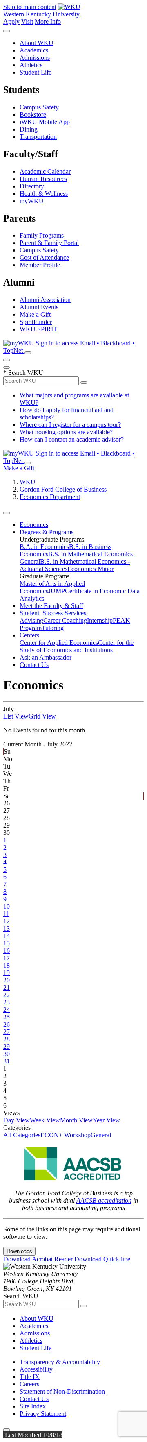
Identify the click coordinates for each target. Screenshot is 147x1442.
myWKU (32, 200)
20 (6, 980)
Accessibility (36, 1369)
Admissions (35, 57)
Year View (106, 1120)
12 (6, 921)
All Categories (21, 1134)
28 (6, 1039)
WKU (28, 481)
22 (6, 994)
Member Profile (40, 264)
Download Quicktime (102, 1259)
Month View (76, 1120)
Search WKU (23, 372)
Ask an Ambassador (45, 657)
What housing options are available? (66, 432)
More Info (48, 21)
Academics (34, 50)
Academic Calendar (45, 171)
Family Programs (42, 235)
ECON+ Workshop (65, 1134)
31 (6, 1061)
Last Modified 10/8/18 (32, 1434)
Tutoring (53, 627)
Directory (32, 186)
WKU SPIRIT (38, 329)
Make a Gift (35, 314)
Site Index (33, 1406)
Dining (29, 129)
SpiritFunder (36, 321)
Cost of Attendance (44, 257)
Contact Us (34, 664)
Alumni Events (39, 307)
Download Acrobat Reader (38, 1259)
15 (6, 943)
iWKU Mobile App (45, 121)
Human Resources (43, 178)
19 (6, 972)
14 (6, 935)
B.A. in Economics (44, 546)
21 (6, 987)
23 (6, 1002)
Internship (100, 620)
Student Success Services (53, 613)
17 (6, 958)
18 (6, 965)
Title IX (30, 1376)
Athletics (31, 64)
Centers (29, 635)
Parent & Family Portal (49, 242)
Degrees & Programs (47, 531)
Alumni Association (45, 299)
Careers (29, 1384)
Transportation (38, 136)
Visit (27, 21)
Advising (31, 620)
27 (6, 1031)
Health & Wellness (44, 193)
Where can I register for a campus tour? (70, 424)
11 (6, 913)
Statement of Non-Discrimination (62, 1391)
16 (6, 950)
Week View (45, 1120)
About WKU (36, 42)
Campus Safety (39, 107)
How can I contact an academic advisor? (72, 439)
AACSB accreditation (103, 1200)
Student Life (35, 72)
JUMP (56, 590)
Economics (34, 524)
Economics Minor (90, 568)
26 (6, 1024)
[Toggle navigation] (6, 513)
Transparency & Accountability (60, 1361)
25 (6, 1016)
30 (6, 1053)
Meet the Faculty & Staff (51, 605)
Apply (11, 21)
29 (6, 1046)
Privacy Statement (43, 1413)
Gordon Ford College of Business (63, 489)
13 (6, 928)
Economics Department (50, 496)
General (101, 1134)
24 (6, 1009)
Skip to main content (29, 6)
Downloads (19, 1251)
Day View (16, 1120)
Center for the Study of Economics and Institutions (77, 646)
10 (6, 906)
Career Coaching (65, 620)
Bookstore (33, 114)
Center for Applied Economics (59, 642)
